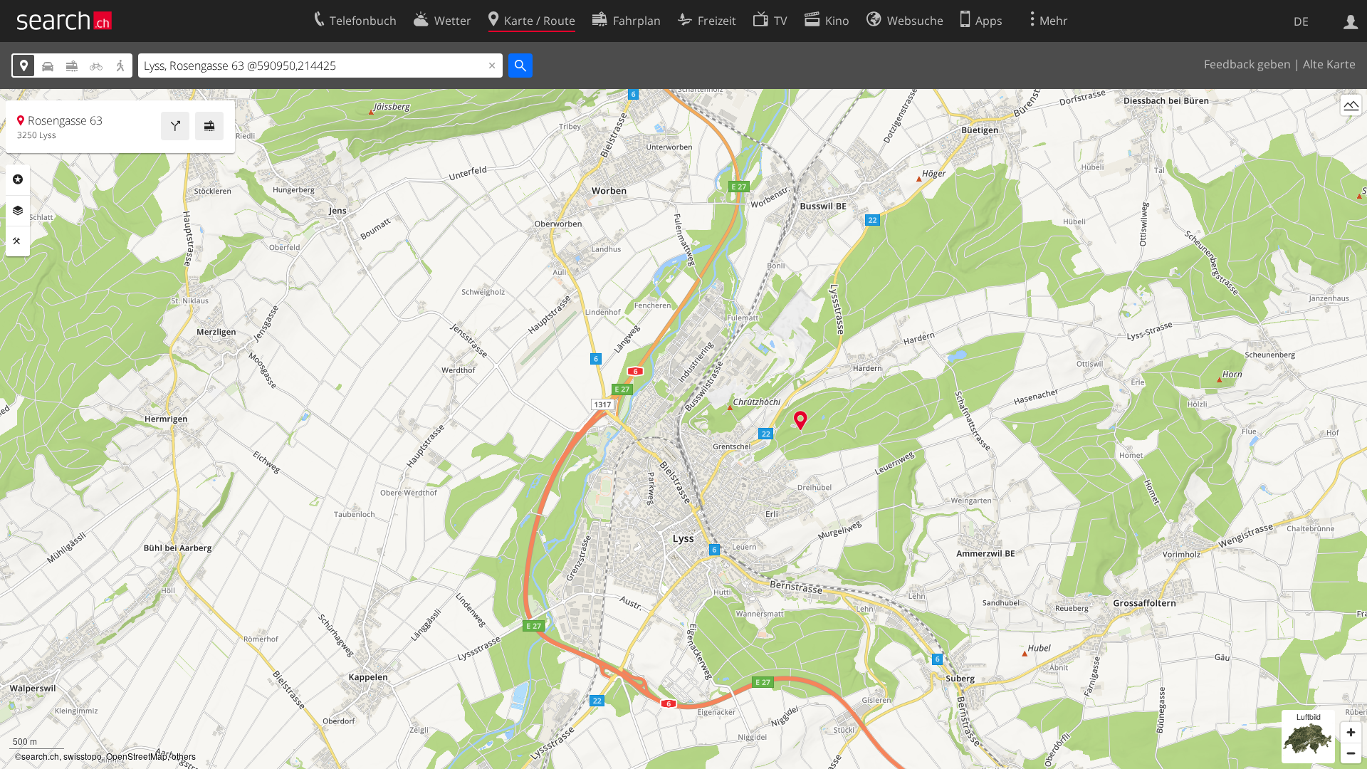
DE (1301, 21)
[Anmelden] (1351, 21)
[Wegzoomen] (1351, 753)
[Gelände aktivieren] (1351, 105)
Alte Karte (1329, 64)
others (184, 756)
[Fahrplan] (209, 126)
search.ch (40, 756)
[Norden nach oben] (1351, 131)
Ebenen (18, 211)
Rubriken (18, 179)
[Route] (175, 126)
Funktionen (18, 241)
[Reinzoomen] (1351, 732)
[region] (683, 429)
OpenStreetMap (136, 756)
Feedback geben (1247, 64)
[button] (800, 420)
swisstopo (82, 756)
